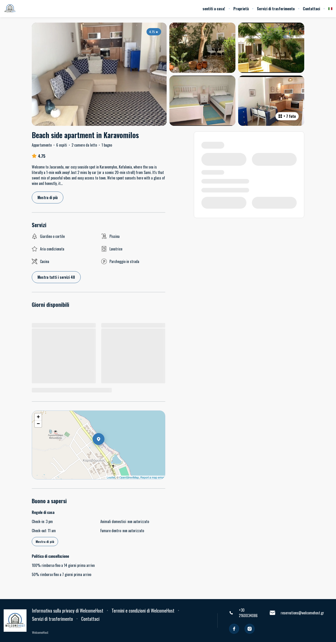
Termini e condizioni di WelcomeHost (143, 610)
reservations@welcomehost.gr (302, 613)
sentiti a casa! (214, 8)
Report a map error (152, 477)
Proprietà (241, 8)
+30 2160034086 (248, 612)
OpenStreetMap (129, 477)
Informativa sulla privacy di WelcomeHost (67, 610)
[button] (104, 451)
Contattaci (311, 8)
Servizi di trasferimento (276, 8)
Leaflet (111, 477)
